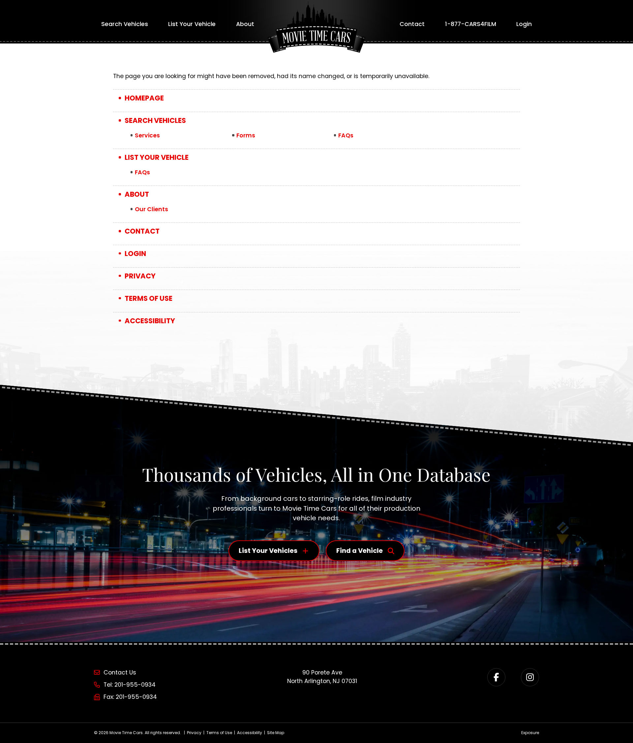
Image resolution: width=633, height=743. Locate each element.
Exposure (530, 732)
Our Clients (151, 209)
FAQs (345, 135)
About (245, 24)
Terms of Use (148, 298)
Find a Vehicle (359, 550)
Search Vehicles (124, 24)
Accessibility (150, 321)
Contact (412, 24)
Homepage (144, 98)
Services (147, 135)
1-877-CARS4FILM (470, 24)
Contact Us (120, 672)
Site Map (275, 732)
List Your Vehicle (192, 24)
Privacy (140, 276)
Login (524, 24)
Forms (245, 135)
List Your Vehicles (268, 550)
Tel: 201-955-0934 (130, 685)
